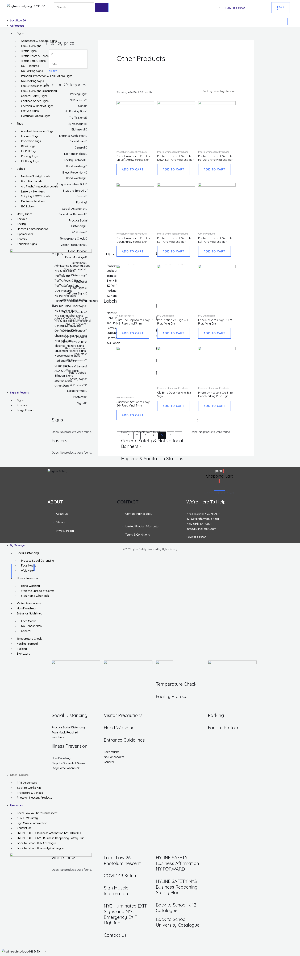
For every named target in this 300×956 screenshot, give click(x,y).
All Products (17, 25)
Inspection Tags (31, 141)
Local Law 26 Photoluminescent (37, 813)
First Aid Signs (30, 111)
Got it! (283, 6)
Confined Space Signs (35, 101)
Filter (53, 71)
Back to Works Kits (29, 787)
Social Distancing (28, 553)
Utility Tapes (24, 214)
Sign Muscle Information (32, 823)
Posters (22, 405)
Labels (21, 168)
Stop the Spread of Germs (37, 591)
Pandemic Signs (27, 244)
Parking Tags (29, 156)
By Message (17, 545)
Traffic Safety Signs (33, 61)
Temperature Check (29, 638)
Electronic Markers (33, 201)
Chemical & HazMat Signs (37, 106)
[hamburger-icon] (293, 21)
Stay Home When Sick (35, 595)
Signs (20, 33)
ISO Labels (28, 206)
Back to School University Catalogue (40, 848)
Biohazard (23, 653)
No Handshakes (31, 626)
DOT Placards (30, 66)
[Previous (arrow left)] (5, 574)
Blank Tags (28, 146)
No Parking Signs (32, 71)
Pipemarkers (25, 234)
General (26, 631)
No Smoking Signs (32, 81)
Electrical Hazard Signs (35, 116)
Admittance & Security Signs (39, 41)
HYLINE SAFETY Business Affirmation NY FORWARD (49, 833)
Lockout (22, 219)
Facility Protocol (27, 643)
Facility (21, 224)
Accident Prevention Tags (37, 131)
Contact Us (24, 828)
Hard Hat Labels (31, 181)
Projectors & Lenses (30, 792)
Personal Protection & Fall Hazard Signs (46, 76)
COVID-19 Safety (27, 818)
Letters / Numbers (33, 191)
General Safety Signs (34, 96)
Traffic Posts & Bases (35, 56)
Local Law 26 (18, 20)
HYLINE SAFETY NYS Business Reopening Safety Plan (50, 838)
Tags (20, 123)
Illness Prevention (28, 578)
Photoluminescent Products (34, 797)
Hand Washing (30, 586)
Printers (22, 239)
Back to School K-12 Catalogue (37, 843)
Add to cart (133, 169)
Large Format (26, 410)
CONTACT (128, 501)
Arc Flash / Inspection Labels (39, 186)
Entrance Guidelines (29, 613)
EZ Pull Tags (28, 151)
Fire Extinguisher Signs (35, 86)
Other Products (19, 775)
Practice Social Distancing (37, 560)
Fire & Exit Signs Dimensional (39, 91)
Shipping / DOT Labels (35, 196)
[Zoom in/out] (5, 567)
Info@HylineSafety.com (201, 529)
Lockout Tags (29, 136)
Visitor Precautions (29, 603)
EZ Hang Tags (30, 161)
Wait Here (27, 570)
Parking (22, 648)
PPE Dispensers (27, 782)
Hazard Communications (32, 229)
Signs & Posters (19, 392)
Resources (16, 805)
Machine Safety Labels (35, 176)
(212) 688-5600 (196, 536)
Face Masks (28, 565)
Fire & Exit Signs (31, 46)
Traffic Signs (29, 51)
